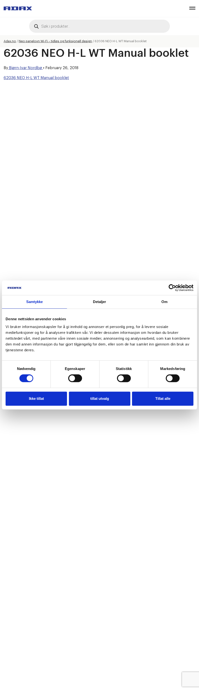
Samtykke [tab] (34, 302)
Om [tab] (164, 302)
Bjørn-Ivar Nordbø (25, 68)
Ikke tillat (36, 398)
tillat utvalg (99, 398)
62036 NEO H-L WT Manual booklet (36, 78)
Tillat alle (162, 398)
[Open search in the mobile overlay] (99, 26)
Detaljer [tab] (99, 302)
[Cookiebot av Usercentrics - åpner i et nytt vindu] (172, 287)
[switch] (75, 378)
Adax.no (10, 41)
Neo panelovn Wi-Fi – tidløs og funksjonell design (55, 41)
